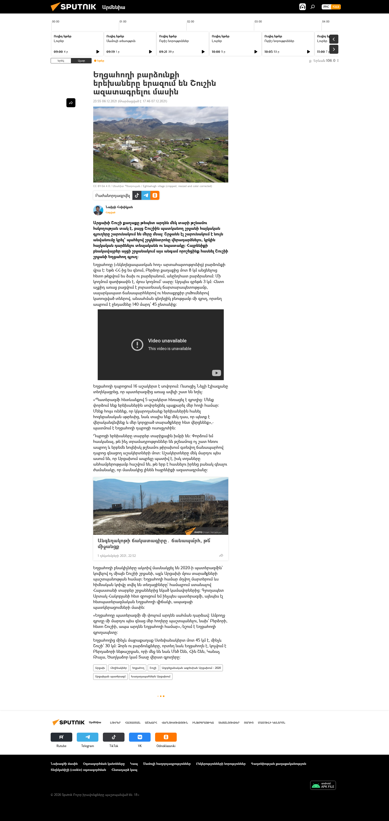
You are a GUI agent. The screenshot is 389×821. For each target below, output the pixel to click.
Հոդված (110, 212)
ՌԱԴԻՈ (248, 723)
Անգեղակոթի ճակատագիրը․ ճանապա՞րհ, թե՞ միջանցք (154, 543)
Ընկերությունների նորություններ (221, 763)
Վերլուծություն (175, 723)
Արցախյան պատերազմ (110, 676)
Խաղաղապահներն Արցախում (150, 676)
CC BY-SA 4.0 (101, 186)
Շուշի (153, 668)
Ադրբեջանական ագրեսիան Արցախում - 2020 (191, 668)
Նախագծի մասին (64, 763)
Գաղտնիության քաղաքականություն (278, 763)
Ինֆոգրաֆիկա (203, 723)
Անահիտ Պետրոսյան (126, 186)
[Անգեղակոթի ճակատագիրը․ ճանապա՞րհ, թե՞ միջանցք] (160, 506)
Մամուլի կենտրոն (271, 723)
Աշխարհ (151, 723)
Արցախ (100, 668)
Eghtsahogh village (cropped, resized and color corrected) (177, 186)
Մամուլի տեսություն (121, 41)
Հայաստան (132, 723)
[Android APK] (323, 786)
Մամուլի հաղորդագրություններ (167, 763)
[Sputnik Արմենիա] (75, 12)
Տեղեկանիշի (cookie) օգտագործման (78, 769)
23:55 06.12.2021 (105, 101)
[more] (221, 555)
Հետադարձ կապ (124, 769)
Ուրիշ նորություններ (174, 41)
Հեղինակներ (118, 668)
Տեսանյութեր (229, 723)
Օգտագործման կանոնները (104, 763)
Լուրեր (59, 41)
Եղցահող (138, 668)
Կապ (134, 763)
